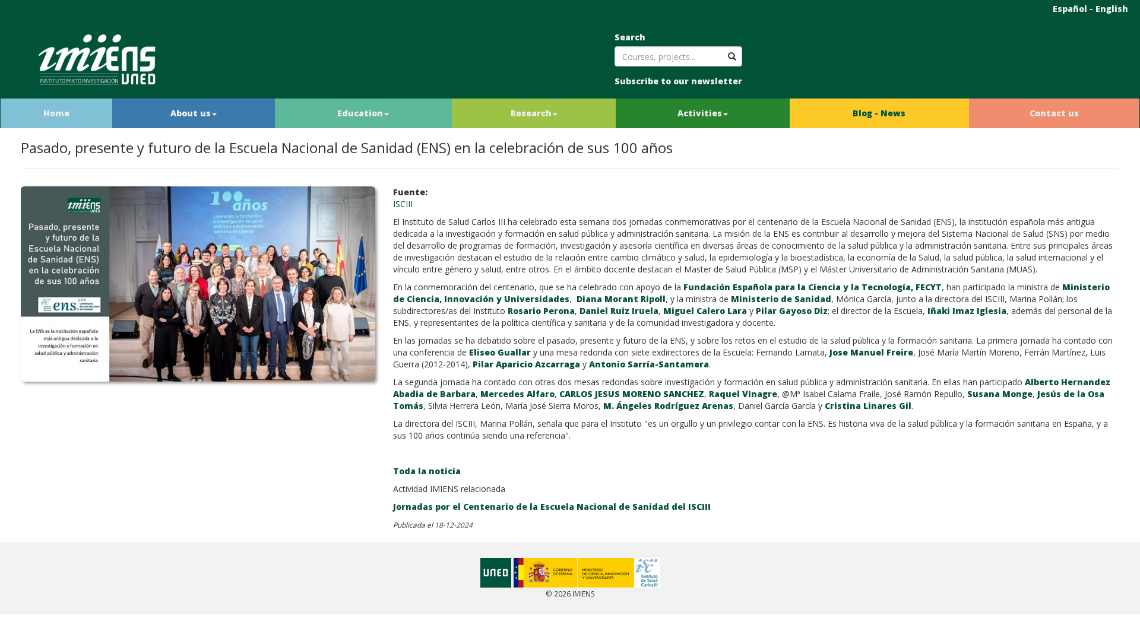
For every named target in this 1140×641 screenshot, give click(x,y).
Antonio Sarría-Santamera (649, 364)
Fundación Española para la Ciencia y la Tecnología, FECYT (812, 287)
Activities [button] (699, 113)
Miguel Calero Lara (705, 310)
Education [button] (360, 113)
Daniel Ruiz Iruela (619, 310)
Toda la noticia (427, 471)
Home (56, 113)
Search (630, 37)
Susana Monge (1000, 393)
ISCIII (403, 204)
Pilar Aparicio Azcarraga (526, 364)
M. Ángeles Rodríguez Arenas (668, 405)
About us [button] (190, 113)
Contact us (1054, 113)
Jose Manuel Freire (871, 352)
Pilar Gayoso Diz (792, 310)
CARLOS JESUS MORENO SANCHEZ (631, 393)
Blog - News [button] (879, 113)
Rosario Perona (541, 310)
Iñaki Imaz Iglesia (966, 310)
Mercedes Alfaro (517, 393)
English (1111, 8)
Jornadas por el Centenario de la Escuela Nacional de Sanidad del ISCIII (552, 506)
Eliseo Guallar (500, 352)
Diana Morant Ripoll (621, 298)
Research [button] (531, 113)
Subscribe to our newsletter (678, 81)
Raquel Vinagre (743, 393)
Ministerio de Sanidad (781, 298)
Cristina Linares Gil (868, 405)
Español (1070, 8)
